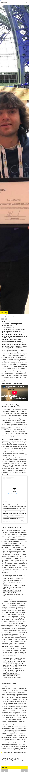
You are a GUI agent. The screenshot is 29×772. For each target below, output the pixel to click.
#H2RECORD (19, 587)
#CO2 (5, 583)
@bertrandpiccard (8, 578)
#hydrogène (20, 577)
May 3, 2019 (17, 677)
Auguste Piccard (17, 357)
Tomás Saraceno (10, 714)
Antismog (4, 625)
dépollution (14, 760)
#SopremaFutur (20, 670)
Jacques (21, 359)
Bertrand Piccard (13, 350)
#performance (7, 582)
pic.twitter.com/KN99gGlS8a (12, 590)
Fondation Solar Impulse (20, 752)
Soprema (15, 636)
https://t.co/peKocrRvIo (12, 672)
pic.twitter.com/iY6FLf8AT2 (11, 673)
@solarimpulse (7, 668)
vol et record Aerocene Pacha (9, 701)
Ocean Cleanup (5, 465)
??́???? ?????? (17, 521)
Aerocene (21, 708)
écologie (21, 760)
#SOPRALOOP (8, 661)
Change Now (9, 458)
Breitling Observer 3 (7, 728)
